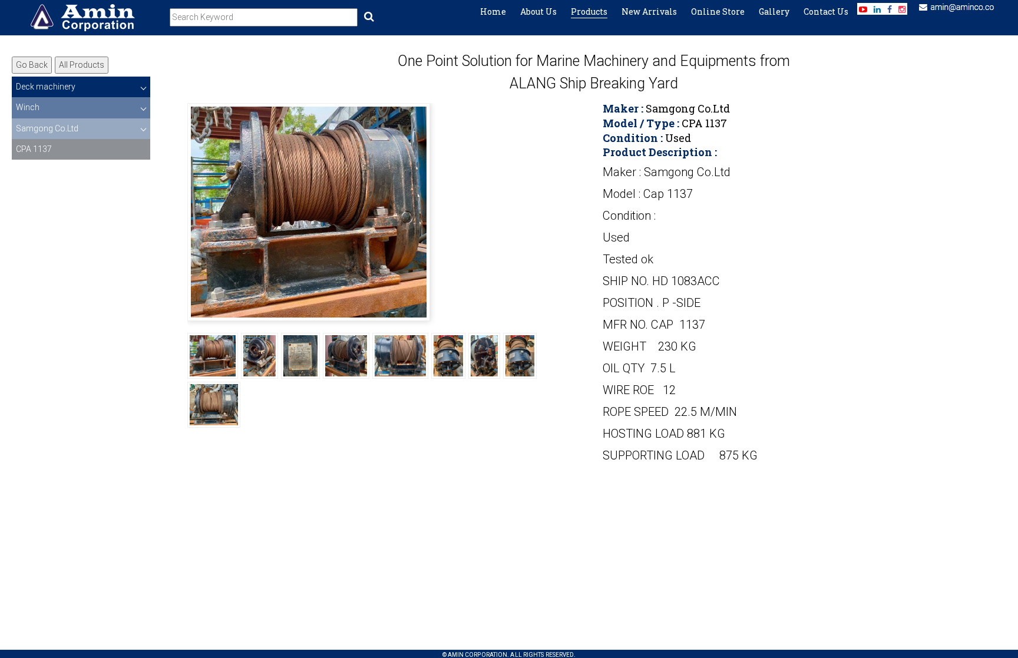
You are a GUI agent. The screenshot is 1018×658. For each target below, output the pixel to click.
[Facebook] (889, 9)
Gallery (774, 11)
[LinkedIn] (877, 9)
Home (493, 11)
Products (589, 11)
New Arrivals (649, 11)
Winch (27, 107)
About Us (538, 11)
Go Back (32, 65)
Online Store (718, 11)
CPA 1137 (34, 149)
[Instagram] (901, 9)
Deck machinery (45, 86)
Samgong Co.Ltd (47, 128)
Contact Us (826, 11)
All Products (81, 65)
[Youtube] (863, 9)
